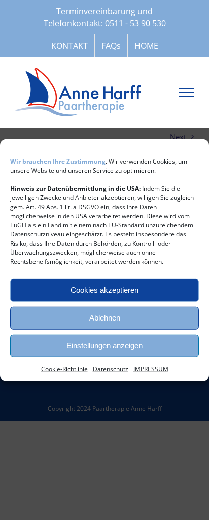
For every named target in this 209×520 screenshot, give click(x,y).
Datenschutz (110, 368)
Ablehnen (104, 317)
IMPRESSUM (150, 368)
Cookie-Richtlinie (64, 368)
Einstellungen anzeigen (104, 345)
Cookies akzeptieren (104, 290)
